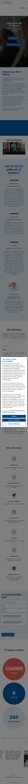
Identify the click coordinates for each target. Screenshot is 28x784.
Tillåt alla (14, 416)
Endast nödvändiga (14, 420)
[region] (14, 392)
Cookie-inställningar (14, 424)
